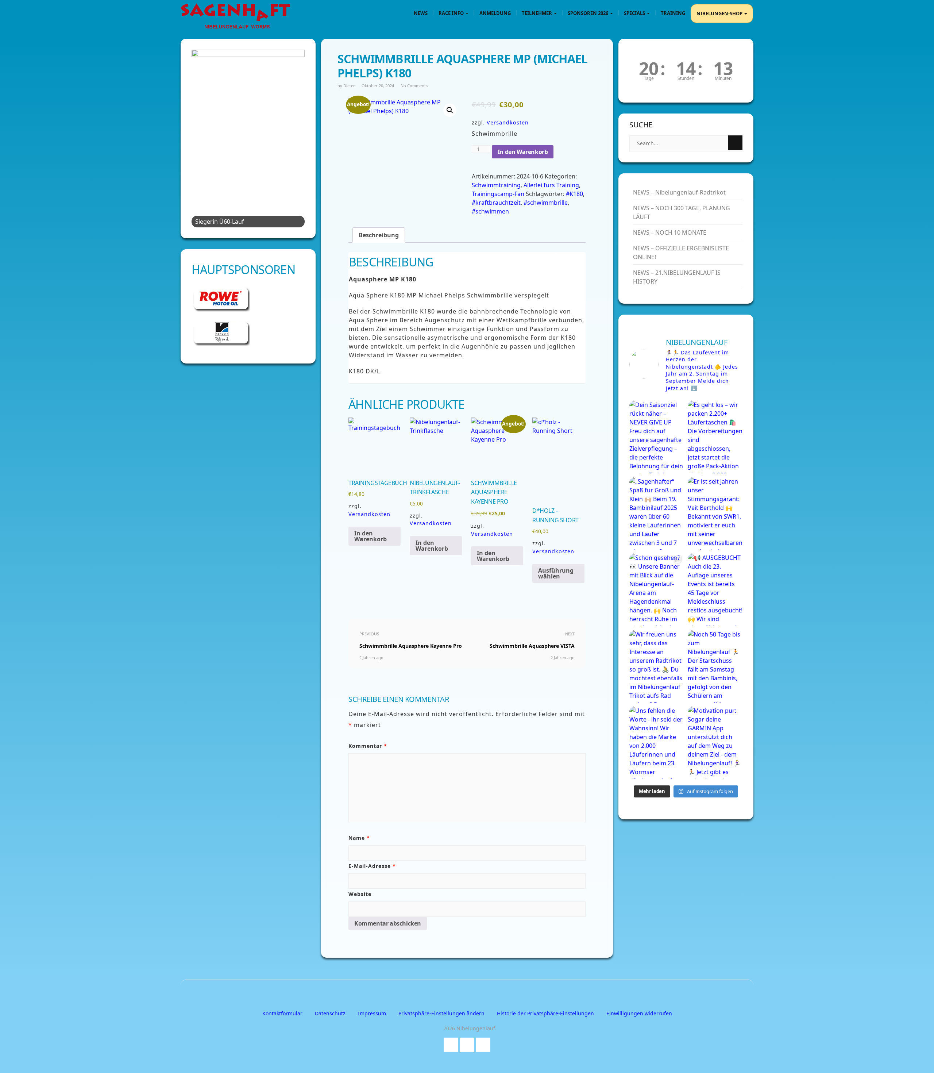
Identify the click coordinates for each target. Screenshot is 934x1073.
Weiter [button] (295, 136)
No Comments (414, 85)
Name (359, 837)
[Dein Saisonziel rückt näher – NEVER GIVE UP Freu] (656, 436)
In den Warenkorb (523, 152)
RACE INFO (452, 13)
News (421, 13)
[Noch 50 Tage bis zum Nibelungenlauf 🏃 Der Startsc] (715, 666)
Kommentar (367, 745)
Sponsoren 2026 (588, 13)
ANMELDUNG (495, 13)
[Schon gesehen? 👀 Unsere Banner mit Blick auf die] (656, 589)
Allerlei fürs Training (551, 185)
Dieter (349, 85)
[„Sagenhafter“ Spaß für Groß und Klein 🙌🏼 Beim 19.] (656, 513)
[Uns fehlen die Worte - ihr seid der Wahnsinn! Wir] (656, 742)
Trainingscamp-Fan (498, 194)
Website (359, 894)
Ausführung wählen (556, 573)
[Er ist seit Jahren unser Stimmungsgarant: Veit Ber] (715, 513)
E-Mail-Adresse (372, 865)
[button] (449, 110)
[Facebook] (451, 1043)
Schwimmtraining (496, 185)
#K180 (574, 194)
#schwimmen (490, 211)
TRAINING (673, 13)
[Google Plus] (467, 1043)
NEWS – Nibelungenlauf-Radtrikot (679, 192)
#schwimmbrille (546, 203)
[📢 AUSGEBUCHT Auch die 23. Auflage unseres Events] (715, 589)
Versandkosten (508, 122)
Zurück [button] (200, 136)
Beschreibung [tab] (379, 235)
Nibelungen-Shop (720, 13)
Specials (635, 13)
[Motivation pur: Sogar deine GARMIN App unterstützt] (715, 742)
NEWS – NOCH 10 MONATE (669, 232)
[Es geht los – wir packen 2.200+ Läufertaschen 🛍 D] (715, 436)
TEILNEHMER (537, 13)
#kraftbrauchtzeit (496, 203)
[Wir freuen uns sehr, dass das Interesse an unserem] (656, 666)
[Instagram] (483, 1043)
